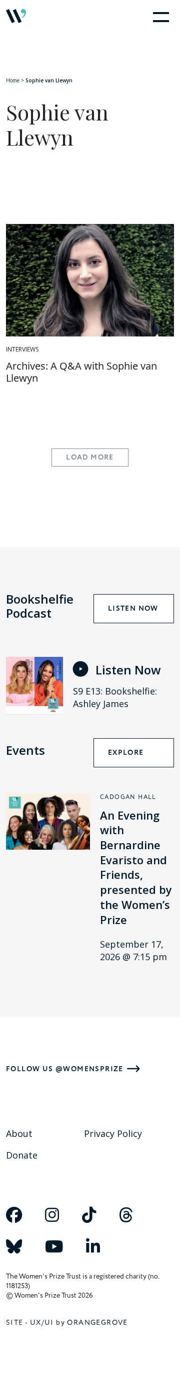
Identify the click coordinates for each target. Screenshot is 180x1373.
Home (13, 80)
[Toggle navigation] (159, 16)
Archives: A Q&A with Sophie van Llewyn (81, 372)
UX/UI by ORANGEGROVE (79, 1322)
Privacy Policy (113, 1133)
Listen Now (133, 609)
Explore (126, 753)
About (19, 1133)
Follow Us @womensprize (65, 1069)
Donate (22, 1155)
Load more (90, 457)
